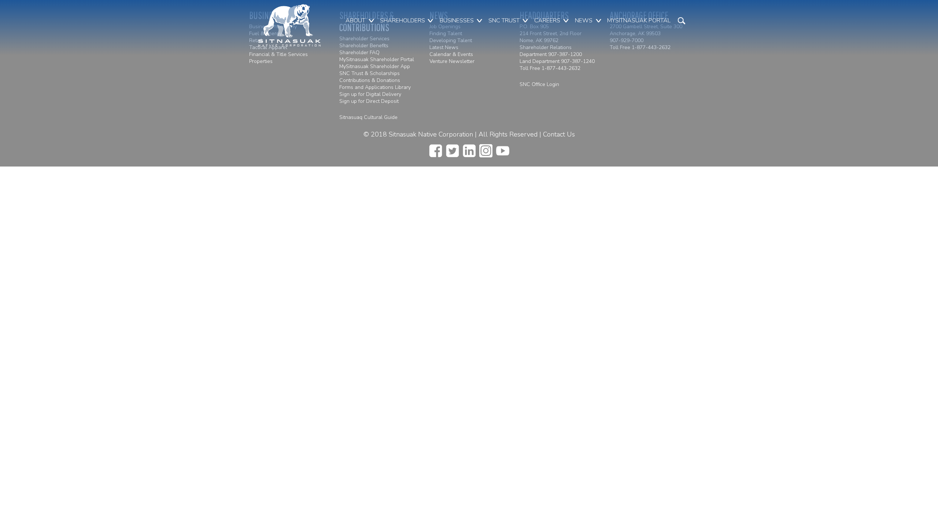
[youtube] (502, 148)
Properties (261, 61)
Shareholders (402, 20)
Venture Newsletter (451, 61)
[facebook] (435, 148)
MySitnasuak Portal (639, 20)
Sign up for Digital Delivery (370, 94)
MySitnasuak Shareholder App (374, 66)
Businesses (457, 20)
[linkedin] (469, 148)
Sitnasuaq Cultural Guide (368, 117)
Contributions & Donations (369, 80)
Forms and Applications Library (375, 87)
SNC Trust (504, 20)
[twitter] (452, 148)
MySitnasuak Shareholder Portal (376, 59)
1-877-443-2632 (561, 68)
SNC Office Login (539, 84)
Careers (547, 20)
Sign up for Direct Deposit (369, 101)
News (583, 20)
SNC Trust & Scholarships (369, 73)
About (355, 20)
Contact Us (559, 134)
